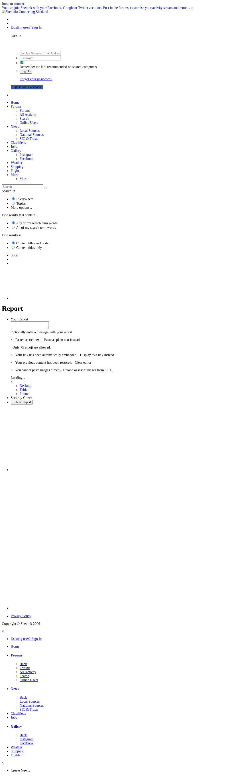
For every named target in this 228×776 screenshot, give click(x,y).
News (15, 126)
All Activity (28, 114)
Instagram (26, 155)
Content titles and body (32, 243)
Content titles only (29, 248)
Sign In (26, 71)
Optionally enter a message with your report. (42, 332)
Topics (21, 203)
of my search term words (36, 223)
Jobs (14, 147)
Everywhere (24, 199)
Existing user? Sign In (27, 27)
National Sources (32, 134)
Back (23, 664)
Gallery (16, 151)
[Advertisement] (118, 288)
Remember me (30, 67)
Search (24, 118)
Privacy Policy (21, 616)
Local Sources (30, 130)
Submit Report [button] (21, 402)
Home (15, 102)
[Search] (45, 187)
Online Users (29, 122)
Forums (16, 106)
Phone (24, 394)
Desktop (25, 386)
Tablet (24, 390)
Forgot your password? (36, 79)
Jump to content (13, 4)
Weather (16, 163)
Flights (15, 171)
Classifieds (18, 142)
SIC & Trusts (29, 138)
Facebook (26, 159)
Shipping (17, 167)
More (14, 175)
